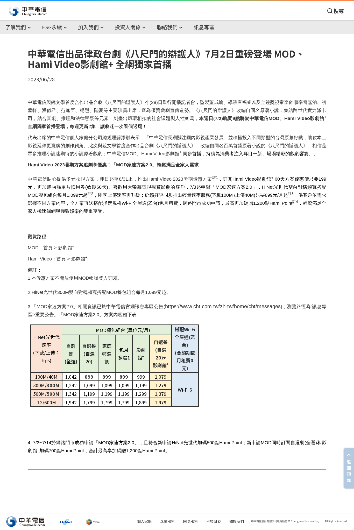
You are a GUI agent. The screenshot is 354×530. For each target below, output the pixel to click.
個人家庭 (144, 521)
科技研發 (213, 521)
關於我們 (236, 521)
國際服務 (190, 521)
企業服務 (167, 521)
